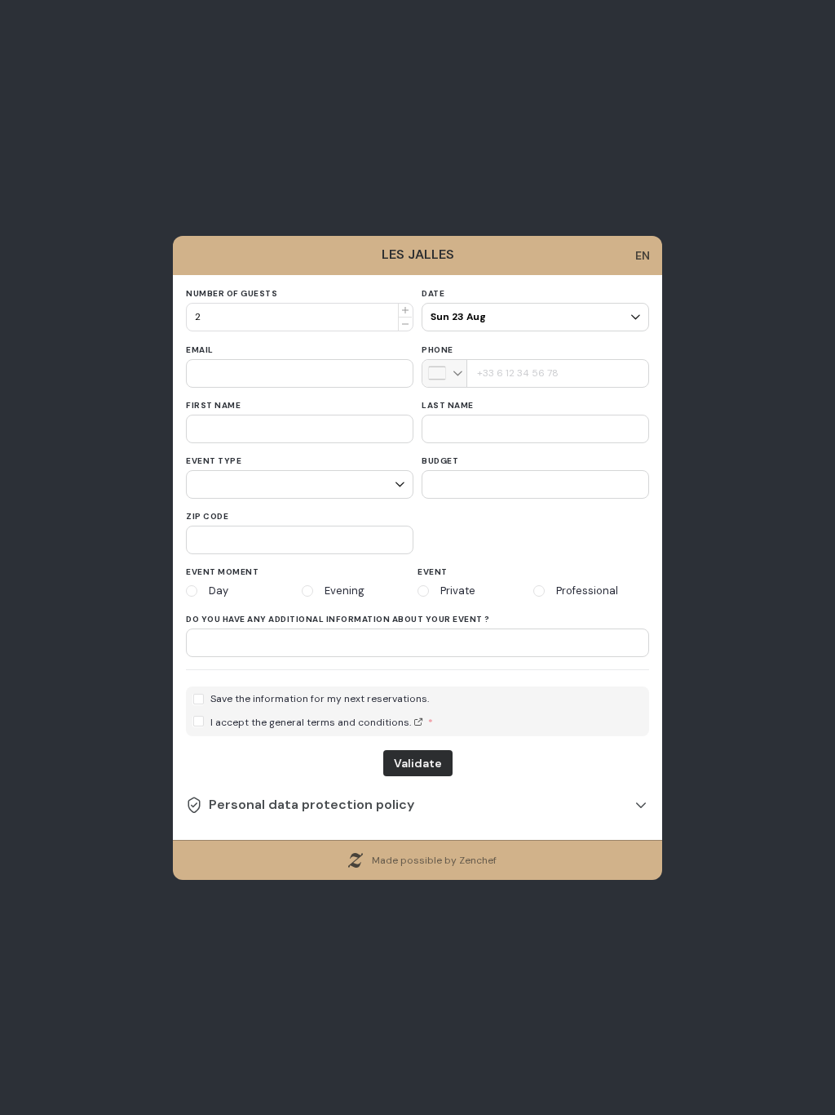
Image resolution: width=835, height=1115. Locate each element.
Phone (437, 349)
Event (433, 571)
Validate (418, 763)
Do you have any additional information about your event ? (338, 619)
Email (200, 349)
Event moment (222, 571)
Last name (448, 405)
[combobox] (444, 373)
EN (642, 255)
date (433, 293)
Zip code (207, 516)
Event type (213, 460)
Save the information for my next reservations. (319, 699)
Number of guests (231, 293)
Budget (440, 460)
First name (213, 405)
